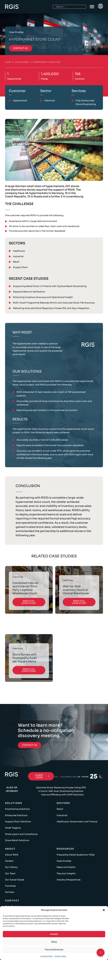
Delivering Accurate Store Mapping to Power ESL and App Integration (51, 308)
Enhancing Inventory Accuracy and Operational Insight (43, 297)
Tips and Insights (66, 873)
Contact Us (29, 745)
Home (8, 62)
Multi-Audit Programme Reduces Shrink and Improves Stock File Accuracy (54, 302)
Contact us (20, 48)
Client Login (39, 776)
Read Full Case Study (29, 602)
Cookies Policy (46, 956)
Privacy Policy (60, 956)
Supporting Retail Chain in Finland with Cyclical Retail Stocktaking (49, 286)
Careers (9, 861)
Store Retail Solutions (17, 840)
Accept (54, 934)
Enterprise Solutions (16, 815)
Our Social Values (14, 879)
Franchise (10, 886)
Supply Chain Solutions (18, 821)
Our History (11, 867)
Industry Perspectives (68, 879)
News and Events (66, 867)
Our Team (10, 873)
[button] (103, 910)
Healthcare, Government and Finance (77, 821)
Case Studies (22, 62)
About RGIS (11, 854)
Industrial (18, 256)
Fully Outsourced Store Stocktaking (86, 102)
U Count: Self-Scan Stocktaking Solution (60, 791)
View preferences (54, 949)
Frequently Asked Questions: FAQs (75, 854)
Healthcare (19, 251)
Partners (9, 892)
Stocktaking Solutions (17, 809)
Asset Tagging (13, 827)
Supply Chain (20, 267)
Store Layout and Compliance (21, 834)
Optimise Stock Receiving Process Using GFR (61, 787)
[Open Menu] (92, 7)
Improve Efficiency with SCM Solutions (62, 794)
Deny (54, 941)
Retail (16, 261)
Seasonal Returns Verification (29, 291)
